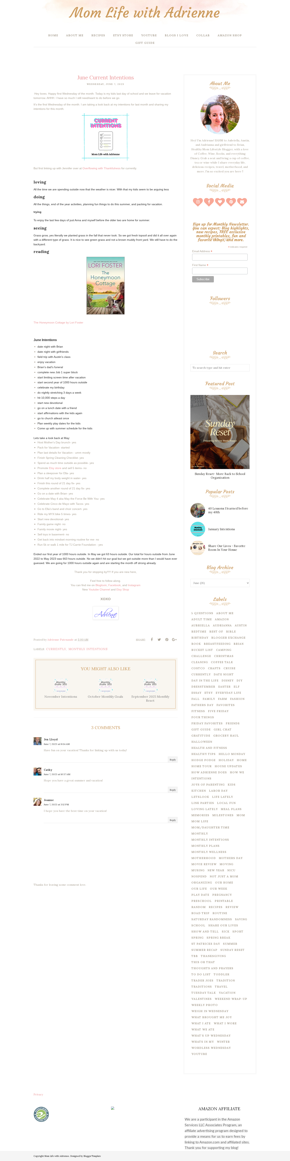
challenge (201, 656)
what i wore (225, 1023)
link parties (202, 803)
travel (221, 986)
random (198, 907)
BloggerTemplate (92, 1156)
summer (230, 944)
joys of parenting (208, 784)
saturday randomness (211, 919)
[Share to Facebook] (152, 639)
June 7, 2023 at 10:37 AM (57, 774)
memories (200, 815)
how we (237, 772)
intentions (201, 778)
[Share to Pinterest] (167, 639)
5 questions (202, 613)
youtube (199, 1054)
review (232, 907)
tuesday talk (203, 993)
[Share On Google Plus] (174, 639)
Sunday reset (232, 950)
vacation (227, 993)
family (209, 699)
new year (216, 870)
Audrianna (222, 625)
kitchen (198, 790)
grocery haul (226, 735)
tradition (225, 980)
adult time (201, 619)
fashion (237, 699)
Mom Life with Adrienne (145, 12)
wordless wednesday (211, 1048)
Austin (241, 625)
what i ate (201, 1023)
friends (233, 723)
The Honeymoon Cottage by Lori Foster (58, 322)
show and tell (205, 931)
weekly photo (204, 1005)
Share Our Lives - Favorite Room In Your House (226, 548)
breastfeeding (217, 644)
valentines (201, 999)
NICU (231, 870)
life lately (222, 797)
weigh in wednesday (209, 1011)
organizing (201, 882)
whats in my (202, 1041)
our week (218, 888)
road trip (200, 913)
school (198, 925)
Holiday (226, 760)
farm (222, 699)
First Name (200, 265)
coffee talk (222, 662)
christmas (224, 656)
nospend (199, 876)
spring (197, 937)
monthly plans (205, 846)
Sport (237, 931)
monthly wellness (208, 852)
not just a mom (224, 876)
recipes (216, 907)
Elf (237, 686)
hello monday (232, 754)
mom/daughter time (210, 827)
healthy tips (203, 754)
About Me (225, 613)
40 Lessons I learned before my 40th (228, 510)
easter (224, 686)
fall (195, 699)
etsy (208, 693)
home (242, 760)
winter (223, 1041)
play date (200, 895)
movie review (204, 864)
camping (223, 650)
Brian (239, 644)
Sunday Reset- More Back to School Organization (220, 475)
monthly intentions (88, 649)
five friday (218, 711)
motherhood (203, 858)
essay (196, 693)
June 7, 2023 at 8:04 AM (57, 744)
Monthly (199, 833)
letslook (200, 797)
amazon (222, 619)
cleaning (199, 662)
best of (216, 631)
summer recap (204, 950)
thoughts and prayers (212, 968)
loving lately (204, 809)
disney (228, 680)
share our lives (223, 925)
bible (231, 631)
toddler (221, 974)
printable (224, 901)
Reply (173, 759)
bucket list (202, 650)
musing (198, 870)
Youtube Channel (99, 589)
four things (202, 717)
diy (239, 680)
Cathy (48, 770)
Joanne (49, 800)
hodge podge (203, 760)
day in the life (205, 680)
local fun (226, 803)
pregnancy (222, 895)
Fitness (198, 711)
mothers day (231, 858)
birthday (199, 637)
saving (241, 919)
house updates (228, 766)
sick (225, 931)
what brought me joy (211, 1017)
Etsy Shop (122, 589)
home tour (201, 766)
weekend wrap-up (231, 999)
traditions (201, 986)
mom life (199, 821)
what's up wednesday (211, 1035)
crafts (214, 668)
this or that (203, 962)
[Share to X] (159, 639)
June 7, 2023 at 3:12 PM (56, 804)
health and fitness (209, 748)
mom (241, 815)
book (196, 644)
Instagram (134, 585)
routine (219, 913)
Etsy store (55, 468)
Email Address (202, 251)
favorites (225, 705)
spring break (218, 937)
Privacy (38, 1094)
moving (226, 864)
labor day (218, 790)
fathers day (202, 705)
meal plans (231, 809)
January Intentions (221, 529)
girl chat (223, 729)
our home (224, 882)
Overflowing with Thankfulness (101, 168)
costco (198, 668)
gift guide (201, 729)
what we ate (202, 1029)
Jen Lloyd (51, 739)
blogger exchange (228, 637)
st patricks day (205, 944)
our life (199, 888)
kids (232, 784)
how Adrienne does (209, 772)
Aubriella (200, 625)
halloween (201, 742)
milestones (223, 815)
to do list (201, 974)
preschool (201, 901)
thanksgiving (213, 956)
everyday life (228, 693)
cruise (230, 668)
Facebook (114, 585)
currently (56, 649)
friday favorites (207, 723)
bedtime (198, 631)
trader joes (202, 980)
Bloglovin (101, 585)
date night (224, 674)
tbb (194, 956)
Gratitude (200, 735)
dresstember (203, 686)
